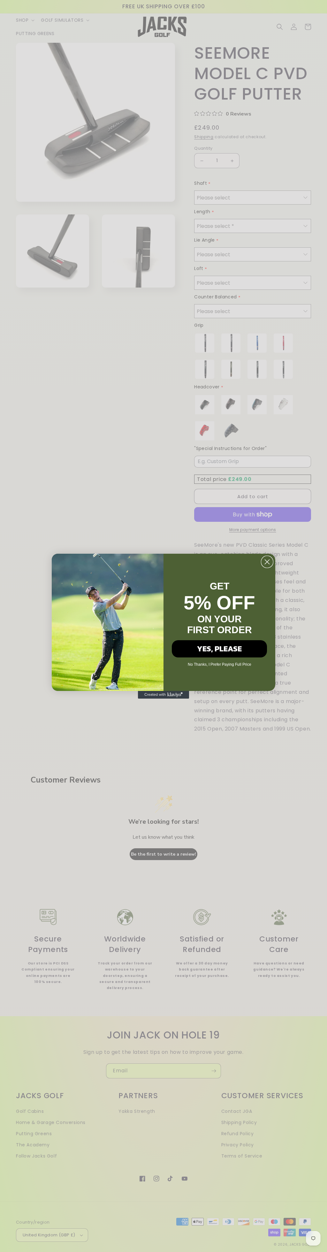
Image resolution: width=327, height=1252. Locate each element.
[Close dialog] (267, 561)
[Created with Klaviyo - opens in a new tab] (163, 695)
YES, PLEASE (219, 648)
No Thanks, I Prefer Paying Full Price (219, 664)
